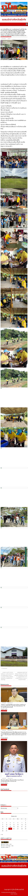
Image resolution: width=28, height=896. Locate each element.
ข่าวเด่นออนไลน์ (4, 668)
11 (10, 824)
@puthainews (10, 702)
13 (17, 824)
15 (25, 824)
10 (6, 824)
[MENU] (27, 24)
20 (17, 826)
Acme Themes (14, 894)
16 (2, 826)
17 (6, 826)
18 (10, 826)
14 (21, 824)
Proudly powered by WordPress (8, 892)
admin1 (9, 38)
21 (21, 826)
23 (2, 828)
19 (13, 826)
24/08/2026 (4, 702)
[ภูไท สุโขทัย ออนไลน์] (2, 24)
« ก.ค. (2, 834)
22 (25, 826)
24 (6, 828)
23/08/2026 (4, 778)
